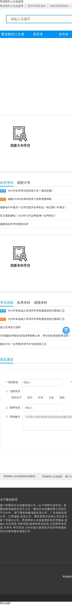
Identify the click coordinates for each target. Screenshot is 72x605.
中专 (40, 397)
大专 (51, 397)
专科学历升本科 (59, 6)
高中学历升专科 (37, 6)
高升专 (38, 34)
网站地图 (5, 603)
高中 (29, 397)
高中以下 (16, 397)
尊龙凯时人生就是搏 (11, 6)
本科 (62, 397)
